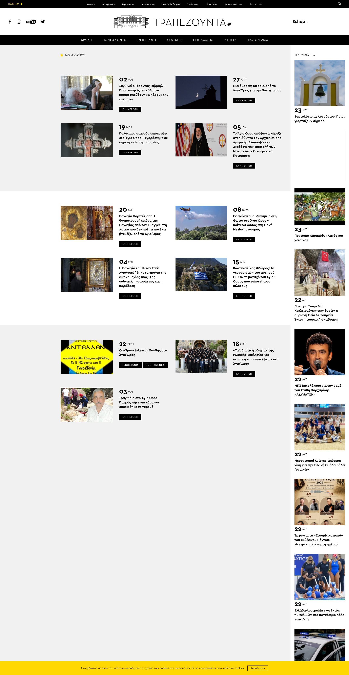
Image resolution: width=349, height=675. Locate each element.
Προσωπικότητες (233, 4)
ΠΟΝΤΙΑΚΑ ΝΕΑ (114, 40)
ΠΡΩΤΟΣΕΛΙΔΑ (257, 40)
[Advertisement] (319, 155)
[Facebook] (10, 22)
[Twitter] (43, 22)
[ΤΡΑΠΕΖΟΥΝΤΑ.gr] (174, 21)
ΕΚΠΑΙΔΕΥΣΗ (244, 239)
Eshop (298, 21)
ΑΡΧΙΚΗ (86, 40)
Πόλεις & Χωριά (170, 4)
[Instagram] (19, 22)
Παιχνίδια (211, 4)
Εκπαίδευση (148, 4)
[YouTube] (31, 22)
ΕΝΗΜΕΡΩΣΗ (146, 40)
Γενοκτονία (256, 4)
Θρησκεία (128, 4)
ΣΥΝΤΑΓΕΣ (174, 40)
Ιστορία (90, 4)
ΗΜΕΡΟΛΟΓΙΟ (203, 40)
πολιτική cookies (233, 668)
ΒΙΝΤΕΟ (230, 40)
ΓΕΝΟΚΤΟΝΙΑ (130, 365)
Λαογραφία (108, 4)
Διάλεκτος (193, 4)
